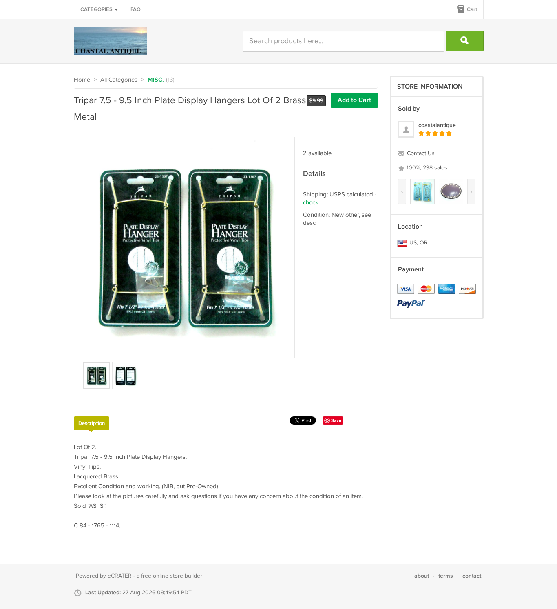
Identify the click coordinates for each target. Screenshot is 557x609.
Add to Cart (354, 100)
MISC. (156, 80)
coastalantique (437, 125)
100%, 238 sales (426, 167)
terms (445, 575)
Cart (471, 9)
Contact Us (420, 153)
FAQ (135, 9)
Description (91, 423)
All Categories (118, 79)
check (310, 202)
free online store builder (171, 576)
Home (82, 79)
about (421, 575)
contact (471, 575)
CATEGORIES (97, 9)
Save (336, 420)
